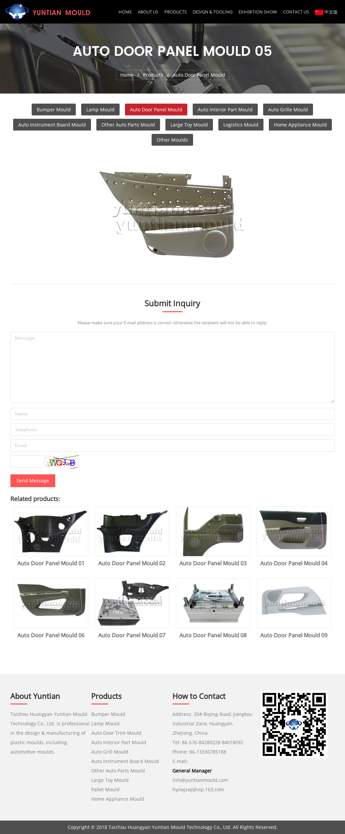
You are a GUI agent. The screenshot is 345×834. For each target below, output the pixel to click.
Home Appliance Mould (300, 124)
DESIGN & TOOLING (212, 12)
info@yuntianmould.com (200, 780)
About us (148, 12)
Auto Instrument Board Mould (52, 124)
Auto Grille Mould (288, 109)
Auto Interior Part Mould (225, 109)
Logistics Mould (240, 124)
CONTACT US (296, 12)
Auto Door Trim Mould (116, 733)
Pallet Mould (105, 789)
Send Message (33, 480)
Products (175, 12)
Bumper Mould (54, 109)
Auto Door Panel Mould (156, 109)
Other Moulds (172, 140)
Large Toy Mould (189, 124)
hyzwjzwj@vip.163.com (198, 789)
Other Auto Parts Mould (128, 124)
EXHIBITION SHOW (258, 12)
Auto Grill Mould (109, 752)
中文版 (330, 12)
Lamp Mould (100, 109)
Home (125, 12)
